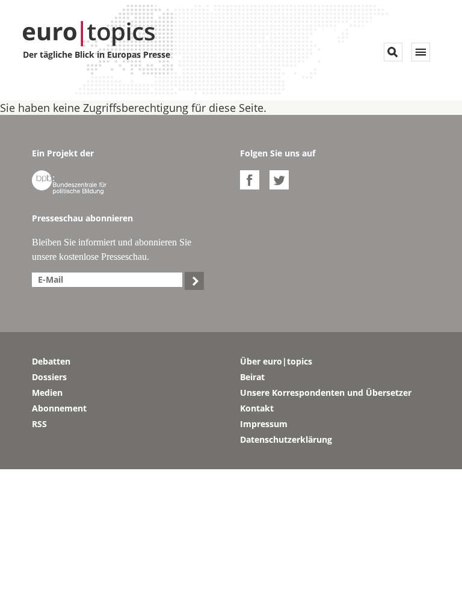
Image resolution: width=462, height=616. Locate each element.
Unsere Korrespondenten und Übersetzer (325, 392)
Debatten (51, 361)
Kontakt (257, 408)
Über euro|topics (276, 361)
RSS (39, 424)
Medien (47, 392)
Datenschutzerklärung (286, 439)
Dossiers (49, 377)
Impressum (264, 424)
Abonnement (59, 408)
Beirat (252, 377)
